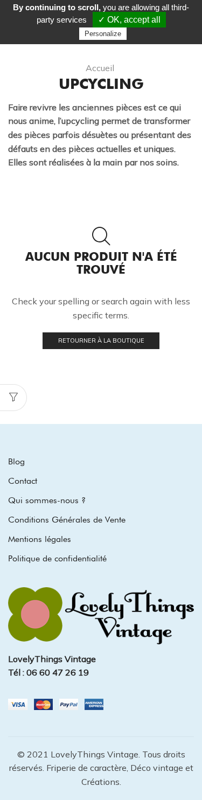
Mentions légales (39, 539)
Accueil (100, 67)
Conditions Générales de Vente (67, 519)
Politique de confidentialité (57, 558)
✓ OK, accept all (129, 19)
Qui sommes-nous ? (47, 500)
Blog (16, 461)
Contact (22, 481)
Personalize (103, 34)
